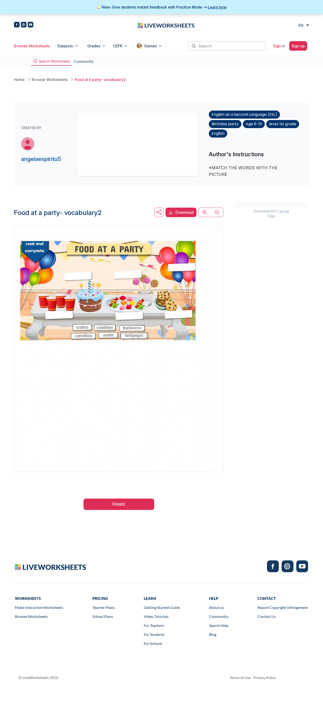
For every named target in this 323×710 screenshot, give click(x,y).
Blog (212, 634)
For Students (154, 634)
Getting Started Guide (162, 607)
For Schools (153, 643)
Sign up (298, 46)
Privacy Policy (264, 677)
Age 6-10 (254, 124)
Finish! (119, 504)
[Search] (194, 45)
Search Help (218, 625)
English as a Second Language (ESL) (244, 114)
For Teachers (154, 625)
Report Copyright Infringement (283, 607)
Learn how (217, 7)
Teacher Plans (103, 607)
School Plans (102, 616)
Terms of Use (240, 677)
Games (150, 46)
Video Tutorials (156, 616)
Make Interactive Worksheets (39, 607)
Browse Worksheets (32, 46)
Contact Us (267, 616)
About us (216, 607)
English (218, 133)
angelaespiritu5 (41, 159)
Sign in (279, 46)
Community (218, 616)
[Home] (166, 25)
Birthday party (225, 124)
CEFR (117, 46)
